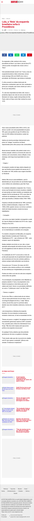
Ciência (27, 491)
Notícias (8, 18)
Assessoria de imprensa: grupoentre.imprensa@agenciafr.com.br (20, 515)
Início (3, 18)
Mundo (20, 488)
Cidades (20, 491)
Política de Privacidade (4, 515)
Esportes (13, 488)
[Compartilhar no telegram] (23, 54)
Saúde (15, 493)
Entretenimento (11, 491)
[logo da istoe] (17, 2)
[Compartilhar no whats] (17, 54)
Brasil (25, 488)
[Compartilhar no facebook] (4, 54)
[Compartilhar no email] (29, 54)
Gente (3, 491)
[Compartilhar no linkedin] (10, 54)
